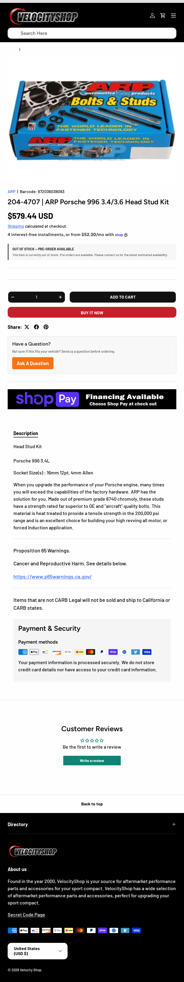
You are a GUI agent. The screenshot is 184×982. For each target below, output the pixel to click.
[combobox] (92, 33)
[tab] (25, 433)
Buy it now (92, 312)
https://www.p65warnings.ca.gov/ (52, 576)
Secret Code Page (26, 914)
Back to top (92, 803)
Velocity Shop (30, 970)
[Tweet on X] (27, 327)
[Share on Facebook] (36, 327)
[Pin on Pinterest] (46, 327)
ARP (11, 191)
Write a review (92, 760)
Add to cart (123, 296)
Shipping (16, 226)
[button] (163, 15)
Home (12, 49)
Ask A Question (33, 363)
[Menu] (173, 15)
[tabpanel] (92, 487)
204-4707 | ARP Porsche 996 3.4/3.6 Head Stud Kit (61, 49)
